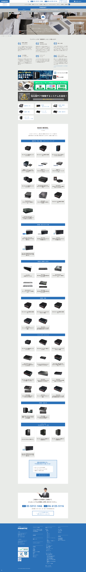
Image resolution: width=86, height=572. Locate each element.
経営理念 (34, 550)
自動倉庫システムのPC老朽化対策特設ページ (51, 561)
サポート (58, 4)
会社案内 (62, 4)
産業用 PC (24, 9)
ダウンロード (59, 531)
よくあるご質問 (60, 530)
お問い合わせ (78, 1)
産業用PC (47, 530)
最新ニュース (45, 4)
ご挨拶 (34, 548)
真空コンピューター (48, 550)
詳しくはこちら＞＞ (43, 475)
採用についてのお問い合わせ (61, 540)
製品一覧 (47, 529)
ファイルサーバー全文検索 (49, 563)
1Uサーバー (48, 533)
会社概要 (34, 549)
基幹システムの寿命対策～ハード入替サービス (49, 554)
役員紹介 (34, 552)
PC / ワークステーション (61, 9)
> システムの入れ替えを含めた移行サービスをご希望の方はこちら (61, 66)
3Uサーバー (48, 535)
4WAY (47, 539)
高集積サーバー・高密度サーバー (51, 540)
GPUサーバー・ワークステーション (51, 538)
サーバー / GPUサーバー (36, 9)
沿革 (33, 553)
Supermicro (48, 541)
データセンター (62, 11)
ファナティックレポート (52, 4)
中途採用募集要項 (60, 539)
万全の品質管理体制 (35, 531)
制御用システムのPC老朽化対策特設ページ (51, 560)
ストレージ (49, 9)
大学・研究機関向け (48, 546)
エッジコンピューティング (49, 11)
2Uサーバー (48, 534)
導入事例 (41, 4)
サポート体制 (59, 529)
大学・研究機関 (24, 11)
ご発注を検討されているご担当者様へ (37, 530)
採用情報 (66, 4)
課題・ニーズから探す (48, 565)
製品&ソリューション (35, 4)
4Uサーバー (48, 536)
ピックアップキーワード (49, 566)
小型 (47, 532)
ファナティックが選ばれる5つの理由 (37, 529)
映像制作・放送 (37, 11)
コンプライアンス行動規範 (36, 551)
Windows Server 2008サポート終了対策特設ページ (50, 558)
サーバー (47, 531)
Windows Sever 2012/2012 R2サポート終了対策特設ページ (51, 556)
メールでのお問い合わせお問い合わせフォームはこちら (43, 513)
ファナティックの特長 (28, 4)
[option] (43, 85)
